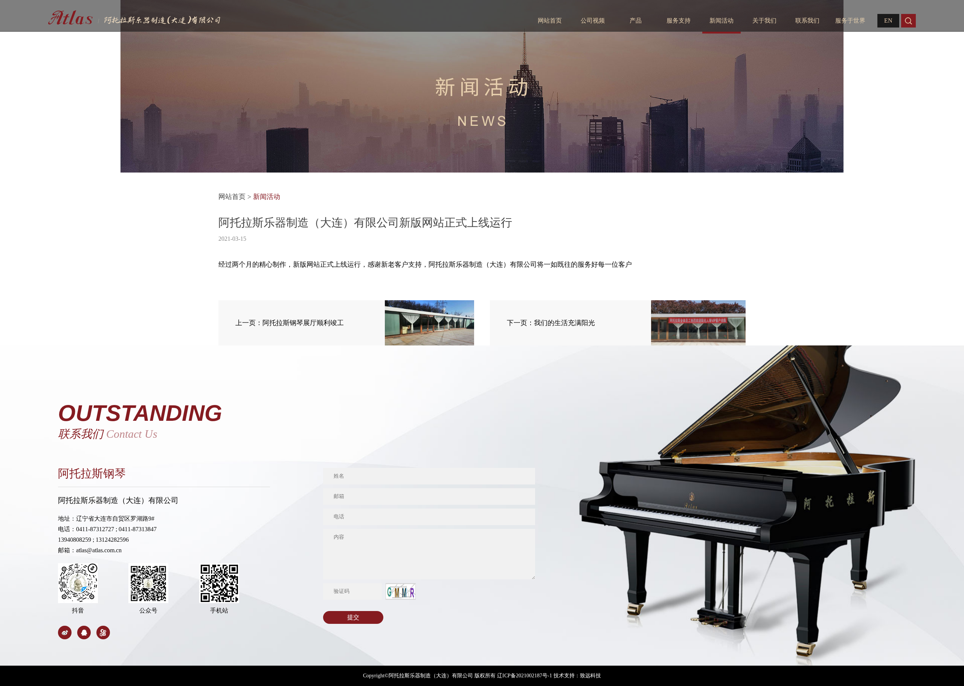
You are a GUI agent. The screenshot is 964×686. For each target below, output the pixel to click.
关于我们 (764, 20)
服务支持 (679, 20)
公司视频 (593, 20)
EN (888, 20)
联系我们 (807, 20)
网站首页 (550, 20)
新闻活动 (721, 20)
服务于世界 (850, 20)
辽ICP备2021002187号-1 (524, 675)
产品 (636, 20)
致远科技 (590, 675)
